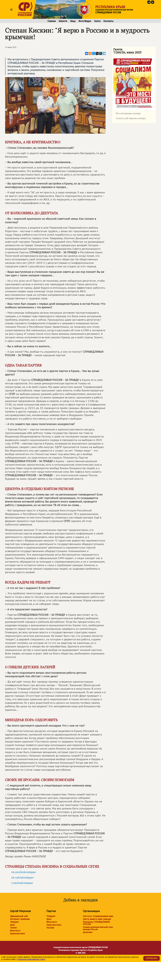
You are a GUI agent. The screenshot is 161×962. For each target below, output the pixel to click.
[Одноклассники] (90, 53)
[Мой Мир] (93, 53)
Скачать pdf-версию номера (129, 118)
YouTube (50, 928)
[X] (97, 53)
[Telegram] (104, 53)
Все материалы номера (127, 113)
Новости (63, 21)
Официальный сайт (19, 916)
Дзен (12, 925)
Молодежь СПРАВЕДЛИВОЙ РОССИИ (96, 923)
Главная (52, 21)
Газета (97, 21)
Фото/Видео (84, 21)
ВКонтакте (15, 930)
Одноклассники (17, 933)
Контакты (108, 21)
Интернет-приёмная (20, 919)
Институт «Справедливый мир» (98, 916)
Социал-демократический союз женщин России (98, 928)
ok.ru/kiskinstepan (22, 877)
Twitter (13, 928)
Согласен (151, 958)
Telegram (14, 922)
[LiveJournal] (100, 53)
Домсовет (88, 932)
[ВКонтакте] (86, 53)
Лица (72, 21)
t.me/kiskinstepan (22, 883)
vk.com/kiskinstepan (23, 872)
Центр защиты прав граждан (97, 919)
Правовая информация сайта (31, 959)
